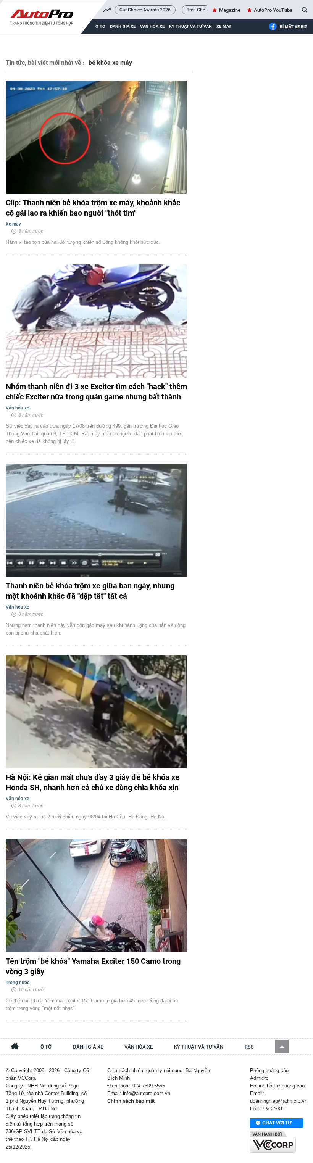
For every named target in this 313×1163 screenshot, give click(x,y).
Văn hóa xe (152, 26)
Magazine (229, 10)
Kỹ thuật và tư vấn (190, 26)
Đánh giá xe (123, 26)
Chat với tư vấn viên (277, 1124)
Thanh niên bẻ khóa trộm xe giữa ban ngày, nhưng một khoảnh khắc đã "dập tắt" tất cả (90, 591)
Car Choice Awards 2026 (145, 10)
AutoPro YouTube (273, 10)
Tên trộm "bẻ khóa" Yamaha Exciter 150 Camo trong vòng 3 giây (93, 966)
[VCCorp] (273, 1142)
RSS (249, 1047)
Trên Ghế (196, 10)
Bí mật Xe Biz (293, 26)
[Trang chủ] (15, 1047)
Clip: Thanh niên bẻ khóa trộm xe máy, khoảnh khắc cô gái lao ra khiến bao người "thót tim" (93, 207)
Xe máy (223, 26)
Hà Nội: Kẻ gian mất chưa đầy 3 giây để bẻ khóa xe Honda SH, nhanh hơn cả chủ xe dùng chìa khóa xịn (92, 782)
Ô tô (46, 1047)
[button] (282, 1046)
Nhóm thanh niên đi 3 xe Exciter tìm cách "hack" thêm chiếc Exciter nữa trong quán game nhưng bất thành (96, 391)
